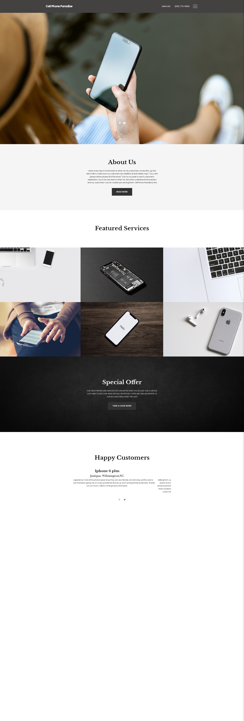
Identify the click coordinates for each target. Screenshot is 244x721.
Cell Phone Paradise (59, 6)
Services (166, 6)
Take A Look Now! (122, 405)
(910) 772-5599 (182, 6)
